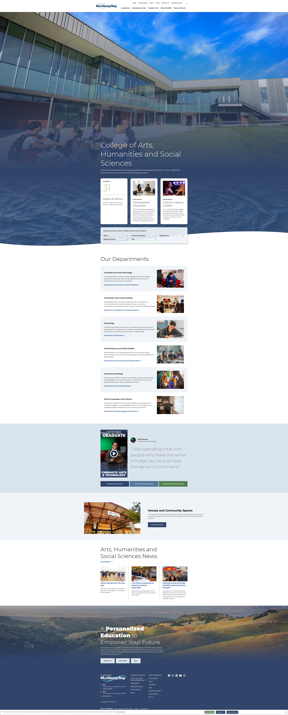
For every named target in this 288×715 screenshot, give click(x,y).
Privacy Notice (121, 711)
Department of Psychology (113, 335)
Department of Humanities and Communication (121, 310)
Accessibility (152, 684)
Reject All (220, 712)
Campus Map (106, 688)
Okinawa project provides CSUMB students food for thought (174, 585)
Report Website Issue (155, 675)
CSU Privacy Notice (154, 690)
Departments (143, 3)
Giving (157, 3)
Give (132, 239)
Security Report (153, 678)
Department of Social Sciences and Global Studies (122, 360)
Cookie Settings (153, 694)
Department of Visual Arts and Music (117, 386)
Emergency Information (137, 675)
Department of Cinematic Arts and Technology (121, 285)
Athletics (164, 3)
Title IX (151, 681)
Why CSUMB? (166, 8)
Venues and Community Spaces (123, 708)
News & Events (180, 8)
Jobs (150, 697)
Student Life (153, 8)
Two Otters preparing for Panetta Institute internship (143, 585)
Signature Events (110, 239)
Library (132, 692)
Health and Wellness (136, 686)
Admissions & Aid (139, 8)
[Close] (285, 712)
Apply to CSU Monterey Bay (173, 484)
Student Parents (135, 689)
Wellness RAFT (135, 683)
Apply (134, 3)
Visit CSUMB (123, 660)
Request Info (108, 660)
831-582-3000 (107, 696)
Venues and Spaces (138, 235)
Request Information (115, 484)
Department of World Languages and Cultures (120, 411)
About (151, 3)
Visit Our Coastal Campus (144, 484)
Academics (125, 8)
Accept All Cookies (232, 712)
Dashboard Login (176, 3)
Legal (150, 687)
